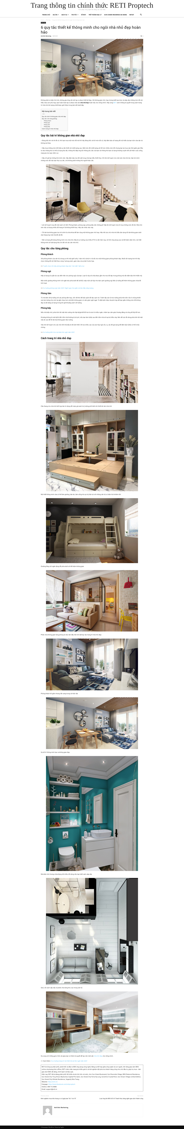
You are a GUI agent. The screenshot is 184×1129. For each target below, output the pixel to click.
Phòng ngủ (47, 122)
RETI (115, 103)
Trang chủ (46, 15)
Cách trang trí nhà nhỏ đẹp (50, 128)
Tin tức (74, 15)
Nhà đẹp (48, 20)
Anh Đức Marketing (46, 36)
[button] (141, 15)
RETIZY (131, 15)
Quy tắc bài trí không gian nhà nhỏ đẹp (54, 116)
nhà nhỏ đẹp (98, 1056)
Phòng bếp (47, 126)
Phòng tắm (47, 124)
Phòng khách (47, 120)
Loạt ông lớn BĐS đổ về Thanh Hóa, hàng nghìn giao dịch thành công (121, 1098)
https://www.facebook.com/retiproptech (61, 1084)
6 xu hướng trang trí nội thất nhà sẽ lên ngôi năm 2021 (69, 1061)
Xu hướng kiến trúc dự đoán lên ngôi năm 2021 (59, 332)
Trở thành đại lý (95, 15)
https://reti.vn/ (53, 1082)
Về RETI (83, 15)
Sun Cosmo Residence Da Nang (115, 15)
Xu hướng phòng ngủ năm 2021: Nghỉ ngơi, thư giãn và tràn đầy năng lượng (68, 288)
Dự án (55, 15)
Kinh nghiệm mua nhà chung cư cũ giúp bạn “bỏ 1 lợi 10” (58, 1098)
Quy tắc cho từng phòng (49, 118)
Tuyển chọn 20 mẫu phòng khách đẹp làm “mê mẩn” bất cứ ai (63, 266)
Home (42, 20)
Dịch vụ (64, 15)
